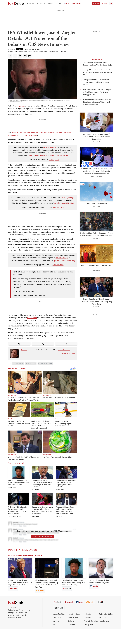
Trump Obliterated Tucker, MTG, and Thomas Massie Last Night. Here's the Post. (20, 582)
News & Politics (74, 617)
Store (58, 3)
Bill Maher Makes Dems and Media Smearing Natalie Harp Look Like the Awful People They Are (46, 583)
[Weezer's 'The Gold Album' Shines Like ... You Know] (96, 253)
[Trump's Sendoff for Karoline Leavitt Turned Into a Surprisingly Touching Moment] (66, 472)
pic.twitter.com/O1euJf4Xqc (58, 155)
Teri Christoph (12, 487)
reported (21, 106)
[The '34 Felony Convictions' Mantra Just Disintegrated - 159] (101, 568)
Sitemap (102, 617)
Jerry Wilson (96, 270)
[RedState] (16, 3)
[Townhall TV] (76, 3)
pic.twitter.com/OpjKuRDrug (64, 261)
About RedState (59, 614)
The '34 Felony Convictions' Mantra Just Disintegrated (99, 581)
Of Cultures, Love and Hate (96, 203)
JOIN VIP (96, 3)
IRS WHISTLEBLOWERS (45, 363)
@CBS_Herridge (49, 147)
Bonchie (12, 49)
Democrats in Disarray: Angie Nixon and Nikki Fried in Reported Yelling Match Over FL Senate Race (42, 510)
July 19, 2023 (54, 160)
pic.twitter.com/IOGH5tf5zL (64, 203)
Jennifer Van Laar (96, 176)
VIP (54, 624)
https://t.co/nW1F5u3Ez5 (37, 155)
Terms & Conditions (90, 621)
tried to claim (32, 318)
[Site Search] (111, 3)
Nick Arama (35, 489)
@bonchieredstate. (64, 350)
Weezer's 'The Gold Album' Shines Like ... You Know (96, 266)
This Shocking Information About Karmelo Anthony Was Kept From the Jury (18, 482)
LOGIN (104, 3)
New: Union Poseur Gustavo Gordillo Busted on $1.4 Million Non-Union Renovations (96, 136)
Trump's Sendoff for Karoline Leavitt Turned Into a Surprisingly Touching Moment (66, 483)
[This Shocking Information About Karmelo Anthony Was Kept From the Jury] (18, 472)
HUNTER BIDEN (31, 363)
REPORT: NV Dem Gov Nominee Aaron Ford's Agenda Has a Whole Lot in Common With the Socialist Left (96, 171)
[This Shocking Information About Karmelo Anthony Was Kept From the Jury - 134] (74, 568)
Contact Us (57, 617)
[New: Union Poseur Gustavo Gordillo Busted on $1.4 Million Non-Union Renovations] (96, 122)
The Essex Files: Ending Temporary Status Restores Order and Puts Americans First (96, 234)
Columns (71, 624)
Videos (50, 3)
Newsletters (104, 621)
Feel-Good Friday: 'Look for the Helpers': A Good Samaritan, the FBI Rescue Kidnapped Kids (17, 510)
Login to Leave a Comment (42, 536)
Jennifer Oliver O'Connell (15, 516)
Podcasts (41, 3)
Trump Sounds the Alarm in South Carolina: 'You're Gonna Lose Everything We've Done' (96, 301)
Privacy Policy (88, 624)
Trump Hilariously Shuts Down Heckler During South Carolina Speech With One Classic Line (42, 483)
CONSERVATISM (18, 363)
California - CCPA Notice (106, 614)
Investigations (74, 614)
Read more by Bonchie (68, 353)
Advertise (87, 617)
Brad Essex (96, 238)
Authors (30, 3)
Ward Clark (96, 142)
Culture (71, 621)
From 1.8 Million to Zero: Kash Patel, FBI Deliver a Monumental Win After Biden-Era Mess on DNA (65, 510)
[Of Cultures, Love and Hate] (96, 191)
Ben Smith (59, 516)
